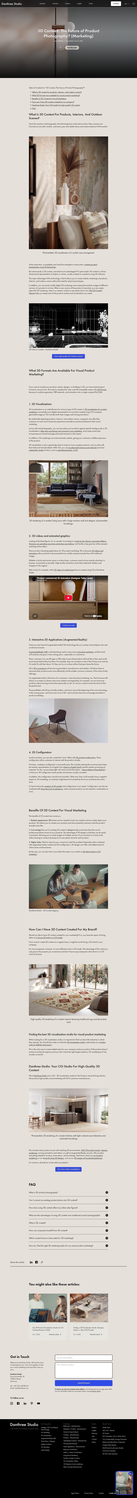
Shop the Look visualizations (52, 789)
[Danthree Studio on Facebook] (18, 1403)
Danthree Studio (40, 1075)
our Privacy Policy (95, 1391)
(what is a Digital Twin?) (72, 767)
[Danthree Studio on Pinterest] (31, 1403)
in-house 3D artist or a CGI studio (49, 937)
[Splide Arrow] (61, 48)
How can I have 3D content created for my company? (53, 102)
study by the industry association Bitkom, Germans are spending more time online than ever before (68, 542)
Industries (55, 4)
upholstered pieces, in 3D (67, 450)
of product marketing (85, 652)
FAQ (34, 108)
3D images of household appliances (88, 1158)
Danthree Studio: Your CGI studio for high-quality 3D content (56, 105)
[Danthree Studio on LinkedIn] (25, 1403)
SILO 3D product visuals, (91, 1150)
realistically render (36, 450)
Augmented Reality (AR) (38, 652)
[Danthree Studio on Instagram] (11, 1403)
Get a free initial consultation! (68, 1169)
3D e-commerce (39, 668)
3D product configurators (86, 757)
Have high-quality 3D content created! (68, 356)
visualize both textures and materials (82, 447)
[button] (42, 4)
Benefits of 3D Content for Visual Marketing (49, 98)
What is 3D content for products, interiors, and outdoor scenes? (57, 92)
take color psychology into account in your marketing (61, 431)
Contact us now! (68, 625)
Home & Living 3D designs (53, 1158)
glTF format (101, 389)
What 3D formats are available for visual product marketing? (56, 95)
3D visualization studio (76, 1042)
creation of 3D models (53, 786)
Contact (116, 3)
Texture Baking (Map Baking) (93, 769)
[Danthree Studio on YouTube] (38, 1403)
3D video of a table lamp (64, 570)
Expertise (42, 4)
